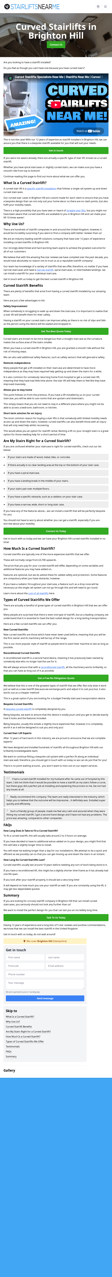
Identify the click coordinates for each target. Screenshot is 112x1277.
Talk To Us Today (56, 917)
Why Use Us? (13, 1021)
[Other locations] (98, 7)
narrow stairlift (45, 269)
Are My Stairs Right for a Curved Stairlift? (28, 1031)
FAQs (9, 1051)
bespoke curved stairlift (19, 709)
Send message (45, 998)
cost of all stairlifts (38, 593)
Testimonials (13, 1046)
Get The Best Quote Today (56, 331)
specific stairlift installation (42, 188)
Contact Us (56, 44)
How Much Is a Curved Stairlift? (23, 1036)
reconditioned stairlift (53, 667)
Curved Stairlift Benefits (19, 1026)
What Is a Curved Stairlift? (20, 1016)
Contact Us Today (56, 531)
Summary (11, 1056)
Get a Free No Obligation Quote (56, 678)
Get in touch (56, 150)
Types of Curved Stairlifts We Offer (25, 1041)
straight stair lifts (75, 210)
